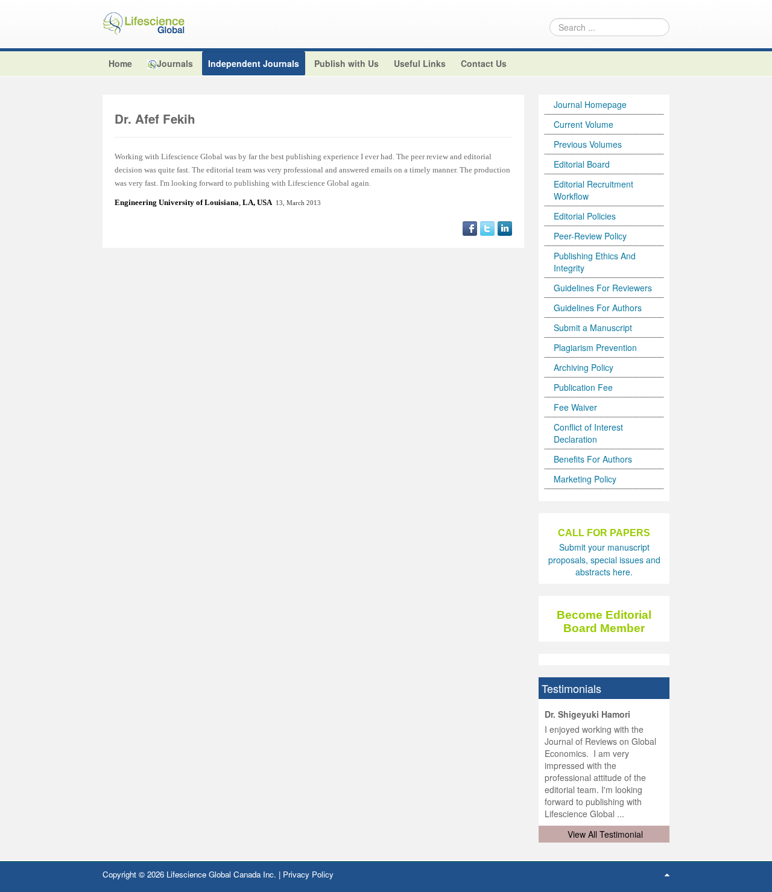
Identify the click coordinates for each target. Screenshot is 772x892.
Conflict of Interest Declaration (588, 433)
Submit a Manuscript (593, 327)
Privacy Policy (308, 874)
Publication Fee (583, 387)
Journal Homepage (590, 104)
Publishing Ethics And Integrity (595, 262)
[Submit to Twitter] (487, 227)
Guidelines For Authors (598, 308)
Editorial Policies (585, 216)
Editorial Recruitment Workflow (593, 190)
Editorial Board (582, 164)
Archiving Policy (583, 367)
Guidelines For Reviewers (603, 288)
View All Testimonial (605, 834)
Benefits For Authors (593, 459)
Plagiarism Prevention (595, 347)
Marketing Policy (585, 479)
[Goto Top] (667, 874)
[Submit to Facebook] (470, 227)
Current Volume (583, 124)
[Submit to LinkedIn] (505, 227)
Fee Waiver (575, 407)
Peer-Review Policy (590, 236)
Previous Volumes (588, 144)
